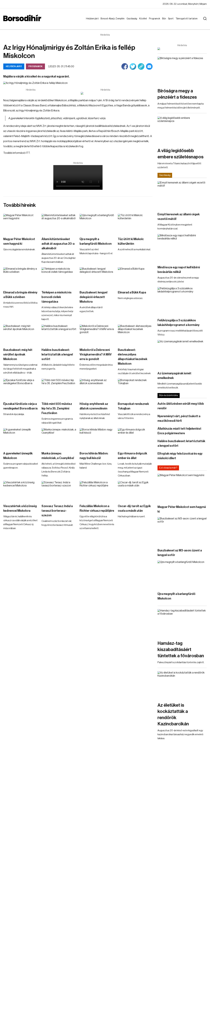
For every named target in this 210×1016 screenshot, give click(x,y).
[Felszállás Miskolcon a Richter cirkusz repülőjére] (97, 491)
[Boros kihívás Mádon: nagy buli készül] (97, 438)
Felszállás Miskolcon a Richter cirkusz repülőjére (97, 508)
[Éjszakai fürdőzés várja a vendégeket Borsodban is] (20, 388)
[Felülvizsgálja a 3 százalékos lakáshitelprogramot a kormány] (182, 301)
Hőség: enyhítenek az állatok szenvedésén (94, 406)
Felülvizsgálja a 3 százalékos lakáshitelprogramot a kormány (179, 322)
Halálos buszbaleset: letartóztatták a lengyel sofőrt (57, 354)
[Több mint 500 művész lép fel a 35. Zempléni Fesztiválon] (59, 388)
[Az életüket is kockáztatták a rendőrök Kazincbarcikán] (182, 685)
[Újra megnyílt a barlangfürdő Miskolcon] (97, 224)
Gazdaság (132, 19)
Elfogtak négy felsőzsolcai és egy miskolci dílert (180, 456)
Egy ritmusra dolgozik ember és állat (132, 456)
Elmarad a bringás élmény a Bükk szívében (20, 295)
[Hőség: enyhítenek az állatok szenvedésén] (97, 388)
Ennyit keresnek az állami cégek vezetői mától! (179, 216)
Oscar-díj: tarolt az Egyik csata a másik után (134, 508)
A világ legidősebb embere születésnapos (180, 153)
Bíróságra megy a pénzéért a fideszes (177, 94)
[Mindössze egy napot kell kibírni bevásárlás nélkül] (182, 248)
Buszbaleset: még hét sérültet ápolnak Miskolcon (17, 354)
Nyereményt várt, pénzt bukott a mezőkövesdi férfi (179, 418)
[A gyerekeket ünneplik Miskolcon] (20, 438)
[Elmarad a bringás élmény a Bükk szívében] (20, 277)
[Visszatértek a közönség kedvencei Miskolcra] (20, 491)
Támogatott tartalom (182, 22)
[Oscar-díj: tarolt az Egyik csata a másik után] (135, 491)
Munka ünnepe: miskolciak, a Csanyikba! (58, 456)
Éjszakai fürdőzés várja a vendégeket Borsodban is (20, 406)
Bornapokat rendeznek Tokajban (133, 406)
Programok (155, 19)
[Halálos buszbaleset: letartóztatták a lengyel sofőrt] (59, 334)
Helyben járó (91, 22)
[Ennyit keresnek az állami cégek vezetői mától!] (182, 195)
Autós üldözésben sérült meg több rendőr (181, 406)
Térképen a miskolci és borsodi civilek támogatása (57, 297)
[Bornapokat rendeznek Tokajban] (135, 388)
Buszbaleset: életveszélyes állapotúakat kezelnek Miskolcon (132, 356)
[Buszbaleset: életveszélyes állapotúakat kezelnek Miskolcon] (135, 334)
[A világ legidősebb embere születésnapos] (182, 130)
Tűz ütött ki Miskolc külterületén (131, 241)
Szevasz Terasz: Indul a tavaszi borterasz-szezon (57, 511)
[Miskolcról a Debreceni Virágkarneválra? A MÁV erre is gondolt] (97, 334)
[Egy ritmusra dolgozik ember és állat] (135, 438)
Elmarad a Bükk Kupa (132, 292)
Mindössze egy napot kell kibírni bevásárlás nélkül (179, 269)
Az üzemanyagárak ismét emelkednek (174, 375)
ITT (27, 153)
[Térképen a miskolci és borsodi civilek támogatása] (59, 277)
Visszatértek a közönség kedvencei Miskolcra (20, 508)
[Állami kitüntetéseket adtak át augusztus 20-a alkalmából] (59, 224)
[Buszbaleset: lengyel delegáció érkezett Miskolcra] (97, 277)
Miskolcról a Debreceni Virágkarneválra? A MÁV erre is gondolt (96, 354)
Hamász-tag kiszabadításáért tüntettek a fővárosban (181, 649)
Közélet (144, 19)
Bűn (165, 19)
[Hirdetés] (105, 93)
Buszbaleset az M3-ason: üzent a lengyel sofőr (180, 552)
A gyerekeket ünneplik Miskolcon (18, 456)
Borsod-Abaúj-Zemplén (108, 22)
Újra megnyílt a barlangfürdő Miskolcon (96, 241)
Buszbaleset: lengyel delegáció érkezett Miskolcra (93, 297)
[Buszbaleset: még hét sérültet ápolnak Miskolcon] (20, 334)
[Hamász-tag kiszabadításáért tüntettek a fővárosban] (182, 623)
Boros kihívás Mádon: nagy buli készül (94, 456)
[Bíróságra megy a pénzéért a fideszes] (182, 71)
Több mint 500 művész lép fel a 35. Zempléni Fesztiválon (57, 408)
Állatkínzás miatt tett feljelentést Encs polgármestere (179, 431)
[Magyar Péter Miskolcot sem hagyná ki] (20, 224)
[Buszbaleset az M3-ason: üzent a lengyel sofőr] (182, 531)
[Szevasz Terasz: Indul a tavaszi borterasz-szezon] (59, 491)
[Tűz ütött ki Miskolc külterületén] (135, 224)
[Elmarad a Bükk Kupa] (135, 277)
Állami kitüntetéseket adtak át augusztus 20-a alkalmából (58, 244)
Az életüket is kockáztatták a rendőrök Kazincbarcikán (173, 714)
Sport (171, 19)
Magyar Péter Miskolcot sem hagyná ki (19, 241)
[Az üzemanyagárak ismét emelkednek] (182, 354)
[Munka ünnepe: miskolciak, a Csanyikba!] (59, 438)
